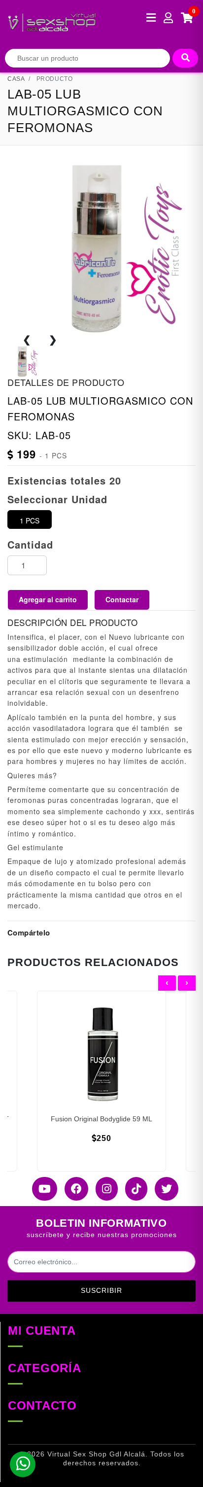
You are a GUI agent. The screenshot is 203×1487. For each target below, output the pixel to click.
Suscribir (101, 1290)
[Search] (185, 58)
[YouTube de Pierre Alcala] (41, 1189)
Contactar (121, 599)
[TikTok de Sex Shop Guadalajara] (132, 1189)
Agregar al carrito (48, 599)
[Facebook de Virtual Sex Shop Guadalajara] (72, 1189)
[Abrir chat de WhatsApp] (22, 1464)
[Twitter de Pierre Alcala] (162, 1189)
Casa (16, 78)
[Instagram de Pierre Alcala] (103, 1189)
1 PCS (29, 520)
